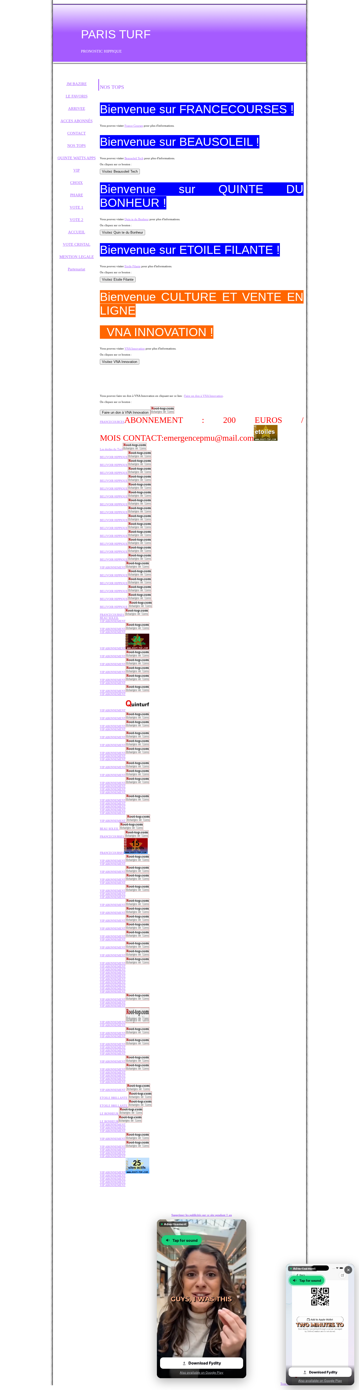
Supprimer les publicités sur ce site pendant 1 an (201, 1215)
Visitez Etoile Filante (118, 279)
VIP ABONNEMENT (113, 621)
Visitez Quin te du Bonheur (122, 232)
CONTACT (76, 133)
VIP (76, 170)
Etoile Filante (133, 266)
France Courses (134, 125)
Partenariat (76, 269)
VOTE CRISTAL (76, 244)
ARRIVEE (76, 108)
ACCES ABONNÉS (76, 121)
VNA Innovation (135, 348)
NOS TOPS (76, 145)
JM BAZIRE (76, 84)
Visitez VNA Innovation (119, 362)
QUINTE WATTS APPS (77, 158)
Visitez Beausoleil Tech (120, 171)
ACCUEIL (76, 232)
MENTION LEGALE (76, 257)
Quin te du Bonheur (137, 219)
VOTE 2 (76, 220)
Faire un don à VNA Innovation (203, 395)
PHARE (76, 195)
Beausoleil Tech (134, 158)
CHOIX (76, 183)
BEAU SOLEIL (109, 617)
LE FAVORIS (77, 96)
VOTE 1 (76, 207)
